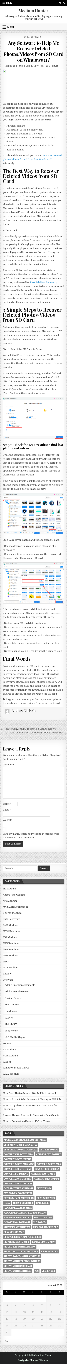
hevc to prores (43, 1217)
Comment (8, 764)
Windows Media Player (16, 1067)
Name (7, 803)
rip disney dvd (49, 1251)
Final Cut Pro (12, 1004)
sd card (55, 703)
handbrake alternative (18, 1207)
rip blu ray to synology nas (21, 1251)
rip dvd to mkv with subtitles (22, 1256)
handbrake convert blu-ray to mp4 (25, 1212)
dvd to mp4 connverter (18, 1193)
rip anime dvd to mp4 (16, 1241)
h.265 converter (23, 1202)
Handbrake (11, 1011)
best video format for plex (20, 1149)
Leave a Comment (52, 65)
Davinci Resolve (14, 998)
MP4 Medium (10, 955)
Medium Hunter (33, 10)
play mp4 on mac (14, 1232)
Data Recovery (34, 36)
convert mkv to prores (18, 1183)
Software (8, 979)
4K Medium (9, 888)
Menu (9, 2)
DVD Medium (10, 925)
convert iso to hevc (16, 1173)
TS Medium (9, 1049)
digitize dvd (44, 1188)
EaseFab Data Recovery (43, 282)
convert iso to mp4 (43, 1173)
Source (7, 1043)
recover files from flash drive (22, 1236)
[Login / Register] (60, 2)
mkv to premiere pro (45, 1227)
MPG (5, 961)
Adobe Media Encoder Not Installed (25, 1139)
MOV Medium (11, 949)
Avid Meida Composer (15, 906)
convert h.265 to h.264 (17, 1169)
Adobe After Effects (14, 894)
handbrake (42, 1202)
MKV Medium (11, 943)
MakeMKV (11, 1024)
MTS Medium (10, 967)
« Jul (5, 1341)
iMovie (9, 1017)
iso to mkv (39, 1222)
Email (7, 809)
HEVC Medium (11, 931)
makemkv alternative (17, 1227)
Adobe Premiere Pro (17, 991)
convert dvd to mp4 (49, 1164)
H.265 (7, 1202)
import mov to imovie (17, 1222)
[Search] (64, 2)
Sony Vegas (11, 1030)
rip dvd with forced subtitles (22, 1261)
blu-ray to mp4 (49, 1149)
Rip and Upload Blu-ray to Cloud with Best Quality (31, 1115)
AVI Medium (10, 901)
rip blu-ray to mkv (43, 1241)
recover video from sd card (34, 703)
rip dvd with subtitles (17, 1270)
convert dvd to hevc (48, 1154)
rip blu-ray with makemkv (20, 1246)
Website (7, 820)
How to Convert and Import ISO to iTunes (26, 1121)
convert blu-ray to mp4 (18, 1154)
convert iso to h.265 (46, 1169)
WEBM (7, 1061)
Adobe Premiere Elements (20, 985)
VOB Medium (10, 1055)
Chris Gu (12, 65)
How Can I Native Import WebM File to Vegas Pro (31, 1093)
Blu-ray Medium (12, 913)
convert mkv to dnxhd (17, 1178)
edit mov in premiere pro (19, 1198)
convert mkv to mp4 (46, 1178)
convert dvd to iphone (17, 1159)
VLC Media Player (15, 1037)
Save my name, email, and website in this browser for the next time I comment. (31, 835)
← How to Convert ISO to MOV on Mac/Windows (28, 728)
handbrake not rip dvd (17, 1217)
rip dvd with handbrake (18, 1266)
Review (7, 973)
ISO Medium (10, 937)
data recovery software (28, 699)
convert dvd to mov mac (19, 1164)
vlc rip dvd (48, 1270)
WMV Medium (11, 1073)
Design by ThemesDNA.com (33, 1360)
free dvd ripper (46, 1198)
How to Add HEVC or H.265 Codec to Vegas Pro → (38, 732)
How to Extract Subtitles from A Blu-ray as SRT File (32, 1099)
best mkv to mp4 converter (20, 1144)
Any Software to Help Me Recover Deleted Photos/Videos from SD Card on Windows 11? (33, 51)
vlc (36, 1270)
